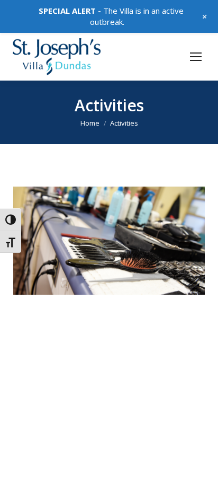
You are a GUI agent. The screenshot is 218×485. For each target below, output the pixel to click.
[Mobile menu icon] (195, 56)
